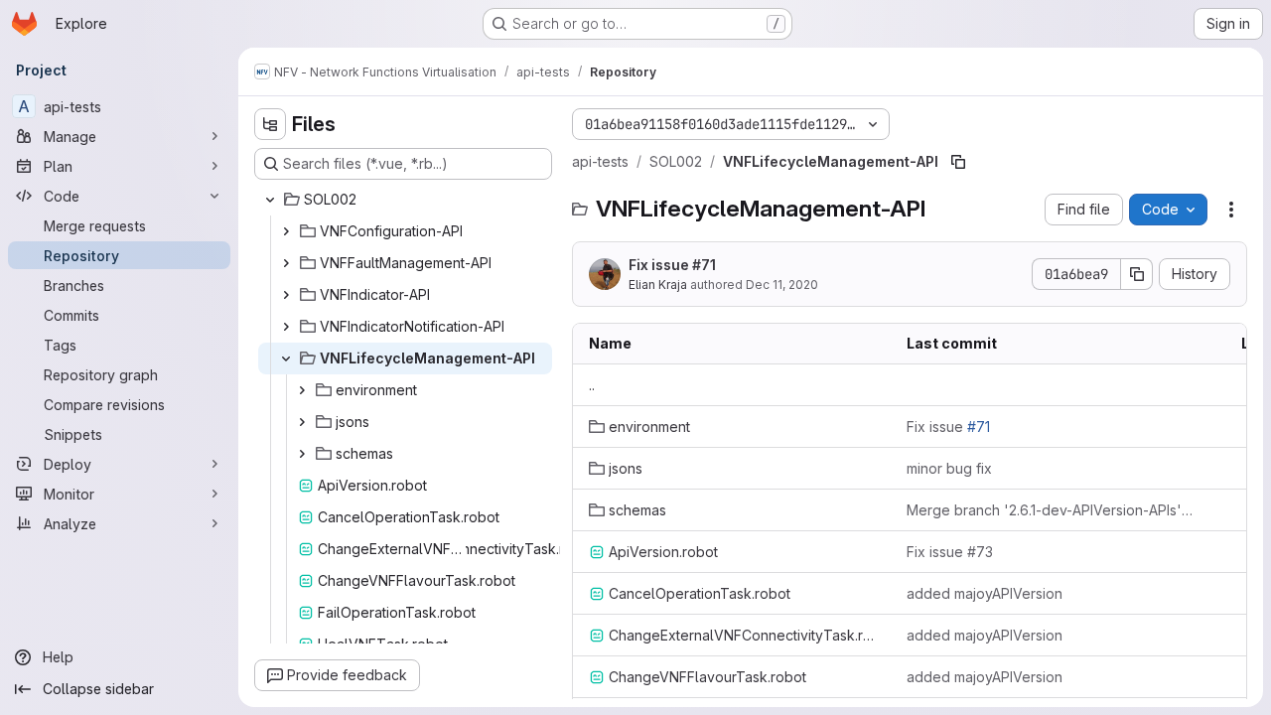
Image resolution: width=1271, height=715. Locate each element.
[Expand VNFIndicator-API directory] (286, 295)
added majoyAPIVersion (984, 593)
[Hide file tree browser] (270, 124)
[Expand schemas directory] (302, 454)
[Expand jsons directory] (302, 422)
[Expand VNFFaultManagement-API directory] (286, 263)
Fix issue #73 (950, 551)
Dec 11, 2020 (782, 284)
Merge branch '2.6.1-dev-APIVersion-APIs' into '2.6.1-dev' (1050, 509)
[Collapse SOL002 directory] (270, 200)
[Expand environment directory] (302, 390)
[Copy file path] (958, 162)
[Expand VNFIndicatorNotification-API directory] (286, 327)
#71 (704, 264)
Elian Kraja (658, 284)
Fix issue (672, 264)
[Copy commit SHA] (1137, 274)
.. (592, 384)
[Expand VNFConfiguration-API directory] (286, 231)
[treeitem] (405, 199)
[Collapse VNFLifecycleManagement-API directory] (286, 358)
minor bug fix (949, 468)
